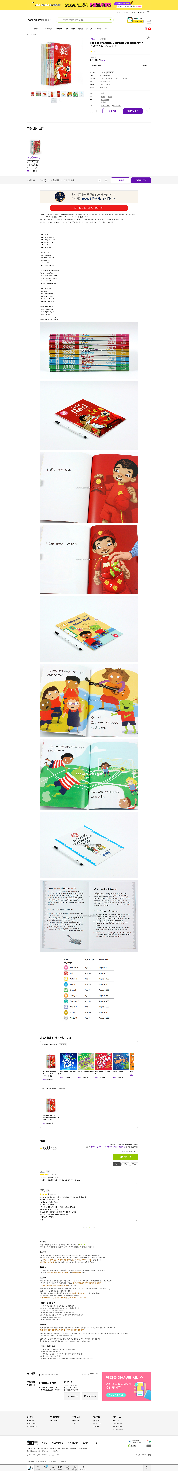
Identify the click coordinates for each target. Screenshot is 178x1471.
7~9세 (110, 96)
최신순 (117, 1164)
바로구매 (112, 111)
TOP (147, 1467)
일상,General (105, 99)
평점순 (126, 1164)
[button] (148, 22)
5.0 (93, 51)
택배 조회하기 (83, 1245)
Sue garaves (117, 105)
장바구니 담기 (132, 111)
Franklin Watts (105, 84)
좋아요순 (134, 1164)
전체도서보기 (63, 1044)
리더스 (103, 93)
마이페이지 (141, 12)
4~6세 (103, 96)
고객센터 (133, 12)
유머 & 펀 (104, 102)
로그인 (118, 12)
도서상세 (33, 34)
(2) (95, 51)
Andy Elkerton (105, 105)
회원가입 (125, 12)
